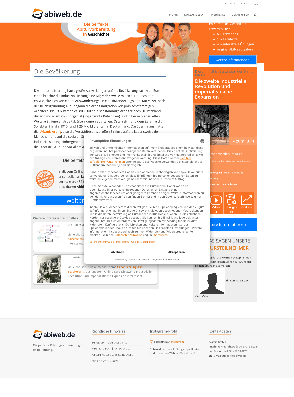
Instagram (177, 342)
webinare (218, 14)
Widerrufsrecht (101, 348)
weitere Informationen (233, 60)
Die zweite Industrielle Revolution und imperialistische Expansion (221, 89)
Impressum (98, 342)
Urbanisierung (50, 131)
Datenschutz (122, 348)
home (173, 14)
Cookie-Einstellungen (105, 360)
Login (256, 3)
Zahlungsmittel (117, 342)
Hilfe (244, 3)
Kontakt (230, 3)
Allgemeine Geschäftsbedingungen (112, 354)
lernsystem (241, 14)
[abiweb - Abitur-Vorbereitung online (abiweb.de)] (225, 125)
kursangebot (194, 14)
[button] (255, 15)
